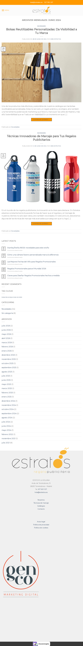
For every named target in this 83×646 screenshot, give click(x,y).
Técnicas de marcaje (41, 503)
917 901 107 (48, 2)
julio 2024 (6, 422)
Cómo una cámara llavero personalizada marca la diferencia (32, 255)
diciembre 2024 (8, 401)
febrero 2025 (7, 393)
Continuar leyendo (41, 119)
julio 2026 (6, 326)
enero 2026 (7, 351)
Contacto (41, 509)
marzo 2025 (7, 388)
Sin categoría (7, 313)
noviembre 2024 (9, 405)
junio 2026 (6, 330)
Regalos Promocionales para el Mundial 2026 (26, 269)
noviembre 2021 (8, 438)
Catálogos (41, 506)
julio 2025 (6, 376)
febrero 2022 (7, 434)
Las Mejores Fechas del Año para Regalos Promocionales (31, 262)
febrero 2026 (7, 347)
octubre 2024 (8, 409)
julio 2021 (6, 443)
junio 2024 (6, 426)
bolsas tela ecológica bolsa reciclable (12, 297)
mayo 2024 (6, 430)
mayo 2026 (6, 334)
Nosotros (41, 500)
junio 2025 (6, 380)
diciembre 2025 (8, 355)
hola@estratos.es (36, 2)
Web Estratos (55, 39)
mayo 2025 (6, 384)
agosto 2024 (7, 418)
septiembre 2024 (9, 413)
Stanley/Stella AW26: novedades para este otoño (28, 248)
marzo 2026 (7, 343)
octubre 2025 (8, 363)
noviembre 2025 (9, 359)
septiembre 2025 (9, 367)
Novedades (41, 26)
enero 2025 (7, 397)
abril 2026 (6, 338)
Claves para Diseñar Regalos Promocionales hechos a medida (33, 276)
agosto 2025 (7, 372)
